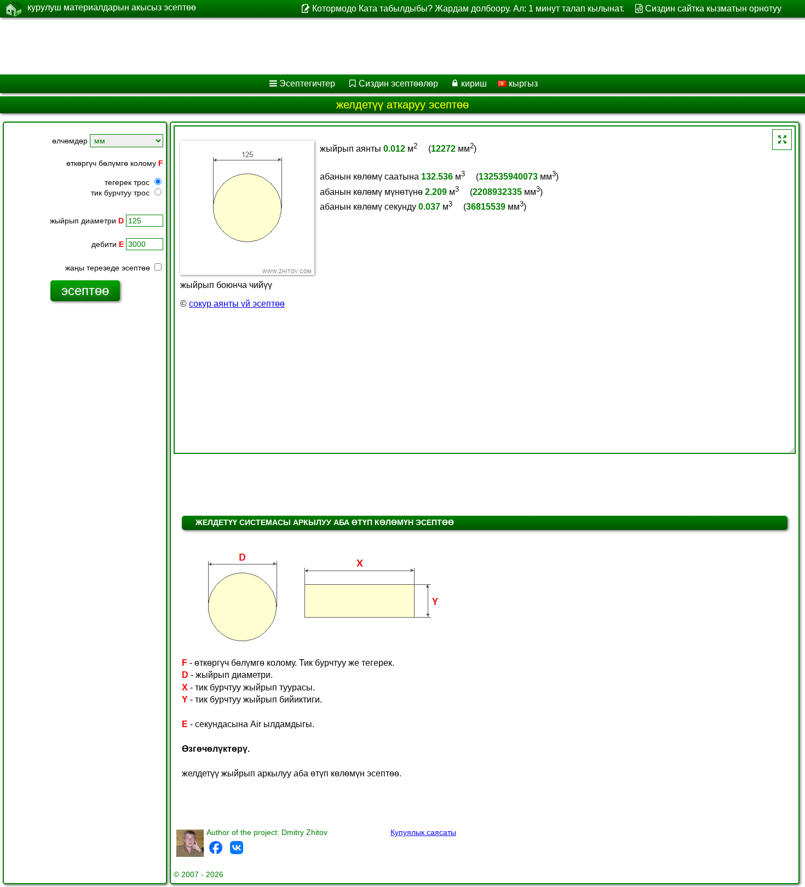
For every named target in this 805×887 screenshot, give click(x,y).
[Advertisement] (332, 46)
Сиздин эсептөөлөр (398, 83)
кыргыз (522, 83)
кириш (474, 83)
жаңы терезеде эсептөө (108, 267)
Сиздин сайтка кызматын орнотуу (713, 8)
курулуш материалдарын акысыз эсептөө (111, 7)
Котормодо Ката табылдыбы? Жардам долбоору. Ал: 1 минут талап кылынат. (468, 8)
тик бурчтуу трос (121, 192)
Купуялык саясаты (423, 832)
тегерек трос (128, 182)
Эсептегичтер (307, 83)
